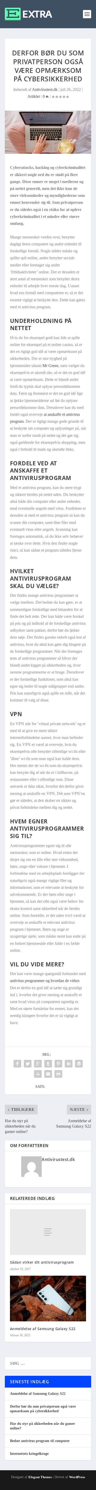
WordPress (77, 1477)
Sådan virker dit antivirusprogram (42, 1262)
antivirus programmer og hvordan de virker (44, 980)
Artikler (33, 96)
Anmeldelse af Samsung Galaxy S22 (43, 1328)
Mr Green (50, 365)
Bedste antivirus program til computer (40, 1441)
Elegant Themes (40, 1477)
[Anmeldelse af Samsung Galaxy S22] (48, 1299)
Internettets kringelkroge (29, 1454)
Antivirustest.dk (45, 89)
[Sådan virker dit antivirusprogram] (48, 1232)
